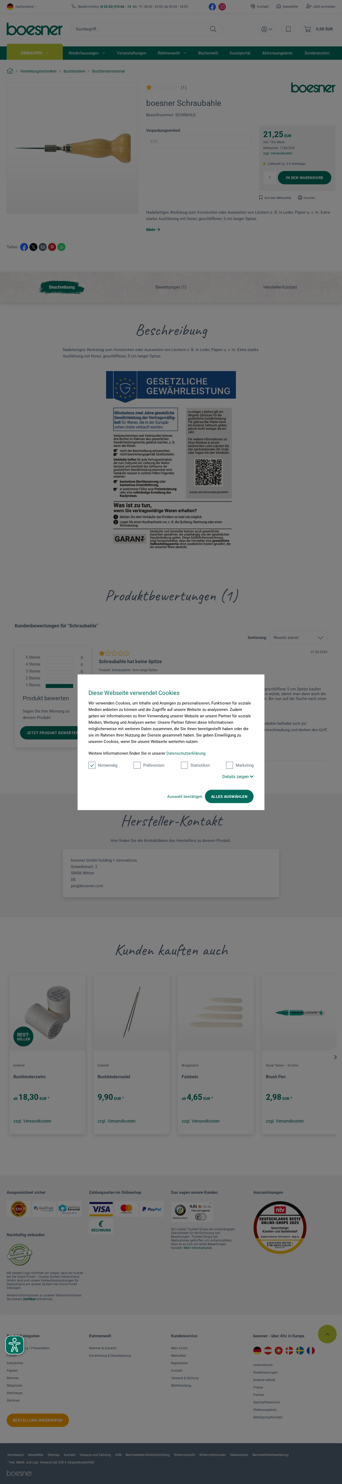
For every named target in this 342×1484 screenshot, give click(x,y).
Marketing (245, 765)
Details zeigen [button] (236, 776)
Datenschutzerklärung (185, 753)
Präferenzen (153, 765)
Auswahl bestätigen (184, 796)
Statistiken (200, 765)
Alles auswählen (229, 796)
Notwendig (107, 765)
